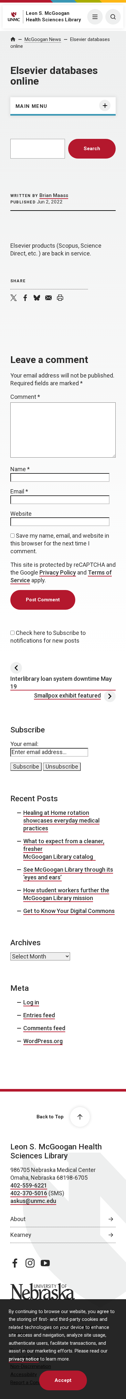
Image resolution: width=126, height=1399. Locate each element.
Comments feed (44, 1028)
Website (21, 513)
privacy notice (24, 1359)
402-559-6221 (28, 1185)
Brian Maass (53, 195)
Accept (63, 1380)
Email (19, 491)
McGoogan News (43, 39)
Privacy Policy (57, 572)
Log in (31, 1002)
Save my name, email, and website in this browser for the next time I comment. (59, 543)
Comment (25, 396)
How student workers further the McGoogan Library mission (66, 894)
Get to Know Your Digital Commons (69, 910)
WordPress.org (43, 1041)
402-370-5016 (28, 1193)
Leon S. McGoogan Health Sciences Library (56, 1151)
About (18, 1219)
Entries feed (39, 1015)
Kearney (20, 1234)
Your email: (24, 744)
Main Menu (31, 106)
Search (92, 148)
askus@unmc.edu (33, 1200)
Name (20, 469)
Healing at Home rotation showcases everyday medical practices (61, 820)
